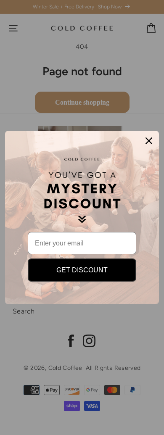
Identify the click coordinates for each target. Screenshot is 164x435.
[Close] (149, 141)
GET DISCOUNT (82, 270)
